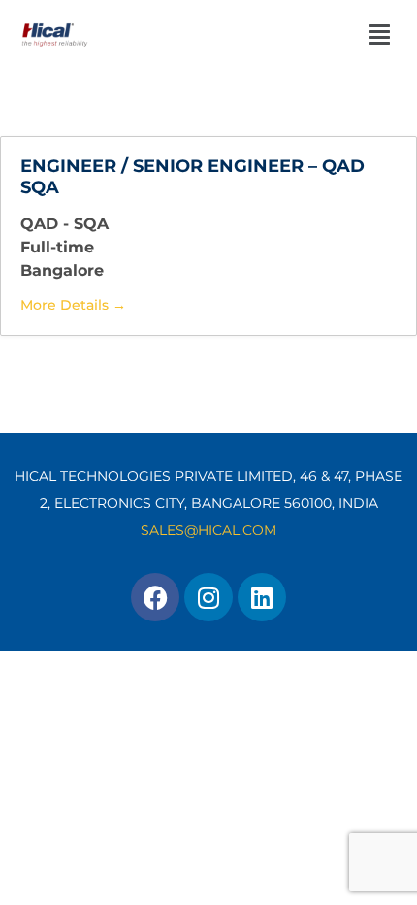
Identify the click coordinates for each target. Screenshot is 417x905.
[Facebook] (155, 597)
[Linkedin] (262, 597)
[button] (334, 34)
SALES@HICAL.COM (208, 530)
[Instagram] (208, 597)
